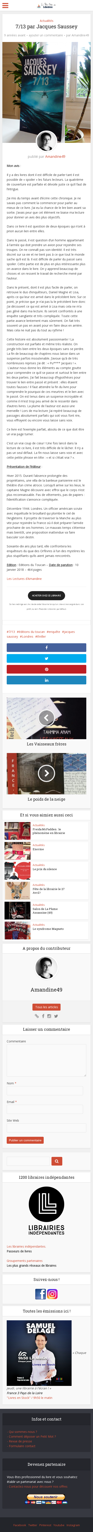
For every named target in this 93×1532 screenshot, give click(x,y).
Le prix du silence (45, 869)
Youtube (58, 1525)
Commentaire (16, 1041)
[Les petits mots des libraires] (46, 5)
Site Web (13, 1120)
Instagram (73, 1525)
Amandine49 (80, 35)
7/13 (12, 632)
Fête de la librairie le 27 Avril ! (49, 891)
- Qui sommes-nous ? (22, 1432)
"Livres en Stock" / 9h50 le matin (29, 1398)
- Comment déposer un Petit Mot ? (31, 1436)
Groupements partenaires (25, 1261)
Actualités (46, 21)
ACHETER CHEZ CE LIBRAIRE (46, 595)
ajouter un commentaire (46, 35)
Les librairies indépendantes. (26, 1246)
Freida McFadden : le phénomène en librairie (49, 831)
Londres (27, 636)
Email (12, 1102)
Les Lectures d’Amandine (24, 579)
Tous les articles (46, 1007)
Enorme (38, 849)
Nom (11, 1083)
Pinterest (45, 1525)
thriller (41, 636)
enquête (54, 632)
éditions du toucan (32, 632)
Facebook (19, 1525)
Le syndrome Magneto (48, 929)
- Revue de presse (19, 1441)
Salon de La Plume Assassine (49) (45, 910)
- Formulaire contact (21, 1446)
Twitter (32, 1525)
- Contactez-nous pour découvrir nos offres (37, 1486)
